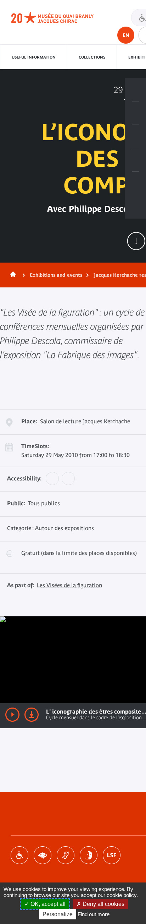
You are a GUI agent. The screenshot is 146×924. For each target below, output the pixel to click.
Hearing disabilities (65, 855)
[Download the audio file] (31, 715)
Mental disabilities (88, 855)
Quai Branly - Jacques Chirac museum (60, 18)
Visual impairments (42, 855)
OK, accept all (47, 904)
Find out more (94, 914)
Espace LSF (111, 855)
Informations (135, 113)
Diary (135, 136)
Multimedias (135, 160)
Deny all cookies (102, 904)
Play (12, 715)
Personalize (58, 914)
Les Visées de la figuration (69, 585)
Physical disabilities (19, 855)
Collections (92, 57)
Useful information (34, 57)
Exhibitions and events (56, 275)
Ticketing (135, 89)
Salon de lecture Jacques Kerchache (85, 421)
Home (11, 275)
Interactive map (135, 183)
